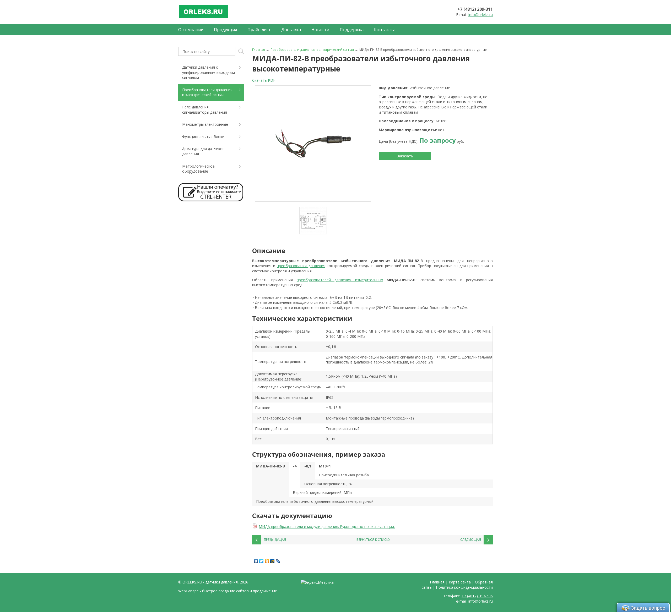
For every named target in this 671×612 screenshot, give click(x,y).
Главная (258, 49)
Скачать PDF (263, 80)
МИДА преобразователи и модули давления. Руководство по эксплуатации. (327, 526)
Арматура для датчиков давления (203, 151)
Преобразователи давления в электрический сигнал (312, 49)
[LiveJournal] (278, 561)
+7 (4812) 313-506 (477, 595)
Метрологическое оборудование (198, 169)
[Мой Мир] (272, 561)
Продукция (225, 29)
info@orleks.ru (480, 14)
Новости (320, 29)
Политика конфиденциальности (464, 587)
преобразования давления (301, 265)
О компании (190, 29)
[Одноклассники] (267, 561)
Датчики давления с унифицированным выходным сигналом (208, 72)
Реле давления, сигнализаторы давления (204, 109)
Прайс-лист (259, 29)
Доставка (291, 29)
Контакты (384, 29)
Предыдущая (275, 539)
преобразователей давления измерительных (340, 279)
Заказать (405, 155)
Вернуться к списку (373, 539)
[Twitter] (261, 561)
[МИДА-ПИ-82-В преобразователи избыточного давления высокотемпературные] (313, 143)
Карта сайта (460, 582)
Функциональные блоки (203, 136)
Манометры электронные (205, 124)
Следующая (470, 539)
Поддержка (352, 29)
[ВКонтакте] (256, 561)
